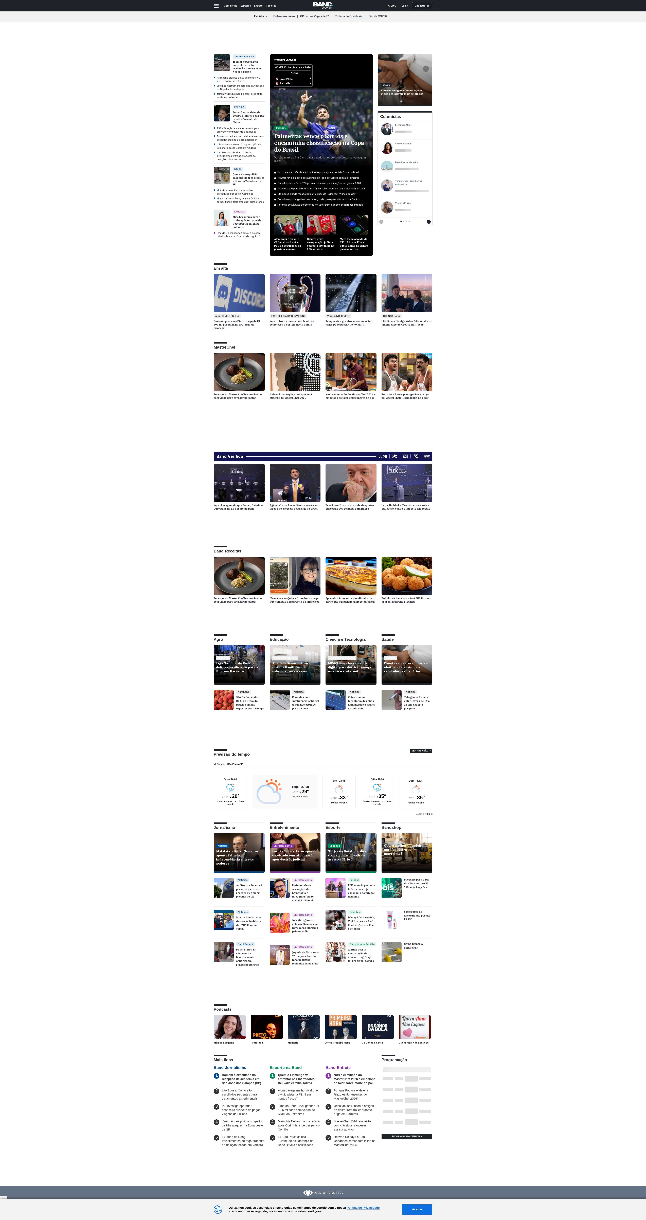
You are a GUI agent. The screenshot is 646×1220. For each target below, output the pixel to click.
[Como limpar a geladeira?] (392, 954)
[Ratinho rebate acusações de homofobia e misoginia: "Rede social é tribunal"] (280, 892)
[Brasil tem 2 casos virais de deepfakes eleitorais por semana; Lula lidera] (351, 484)
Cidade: (221, 764)
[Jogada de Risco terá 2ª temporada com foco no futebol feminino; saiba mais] (280, 957)
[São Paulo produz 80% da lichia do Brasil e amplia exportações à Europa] (224, 702)
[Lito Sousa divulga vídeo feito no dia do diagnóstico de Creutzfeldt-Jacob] (407, 294)
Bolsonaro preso (284, 16)
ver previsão (420, 750)
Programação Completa (406, 1136)
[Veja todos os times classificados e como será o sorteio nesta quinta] (295, 294)
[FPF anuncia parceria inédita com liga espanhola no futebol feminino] (336, 890)
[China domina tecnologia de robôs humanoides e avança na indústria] (336, 702)
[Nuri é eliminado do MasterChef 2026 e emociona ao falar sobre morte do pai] (351, 373)
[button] (384, 69)
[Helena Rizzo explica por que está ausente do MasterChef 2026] (295, 373)
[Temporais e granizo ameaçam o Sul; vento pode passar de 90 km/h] (351, 294)
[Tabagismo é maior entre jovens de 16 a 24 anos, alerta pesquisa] (392, 702)
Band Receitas (227, 551)
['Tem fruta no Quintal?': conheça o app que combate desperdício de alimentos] (295, 577)
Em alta (221, 268)
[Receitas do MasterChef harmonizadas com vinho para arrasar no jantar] (239, 373)
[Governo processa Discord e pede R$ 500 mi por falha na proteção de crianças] (239, 294)
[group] (405, 80)
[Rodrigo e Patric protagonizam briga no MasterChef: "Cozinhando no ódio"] (407, 373)
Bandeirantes (328, 1193)
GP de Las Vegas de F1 (315, 16)
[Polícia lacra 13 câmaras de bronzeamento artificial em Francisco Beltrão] (224, 956)
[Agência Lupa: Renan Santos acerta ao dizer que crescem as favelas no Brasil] (295, 484)
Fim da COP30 (378, 16)
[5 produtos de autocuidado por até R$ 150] (392, 922)
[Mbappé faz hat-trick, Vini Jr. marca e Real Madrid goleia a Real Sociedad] (336, 922)
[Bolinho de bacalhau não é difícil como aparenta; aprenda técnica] (407, 577)
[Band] (323, 6)
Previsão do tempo (232, 754)
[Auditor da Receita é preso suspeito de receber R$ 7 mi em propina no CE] (224, 890)
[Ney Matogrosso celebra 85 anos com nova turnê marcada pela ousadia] (280, 925)
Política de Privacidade (363, 1207)
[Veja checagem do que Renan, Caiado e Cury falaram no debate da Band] (239, 484)
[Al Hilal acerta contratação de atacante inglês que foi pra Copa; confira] (336, 954)
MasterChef (224, 347)
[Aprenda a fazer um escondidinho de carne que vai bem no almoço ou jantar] (351, 577)
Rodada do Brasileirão (349, 16)
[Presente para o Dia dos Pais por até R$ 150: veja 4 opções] (392, 890)
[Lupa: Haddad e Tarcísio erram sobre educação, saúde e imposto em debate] (407, 484)
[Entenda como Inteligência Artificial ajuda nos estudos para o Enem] (280, 702)
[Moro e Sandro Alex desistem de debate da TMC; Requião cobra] (224, 922)
